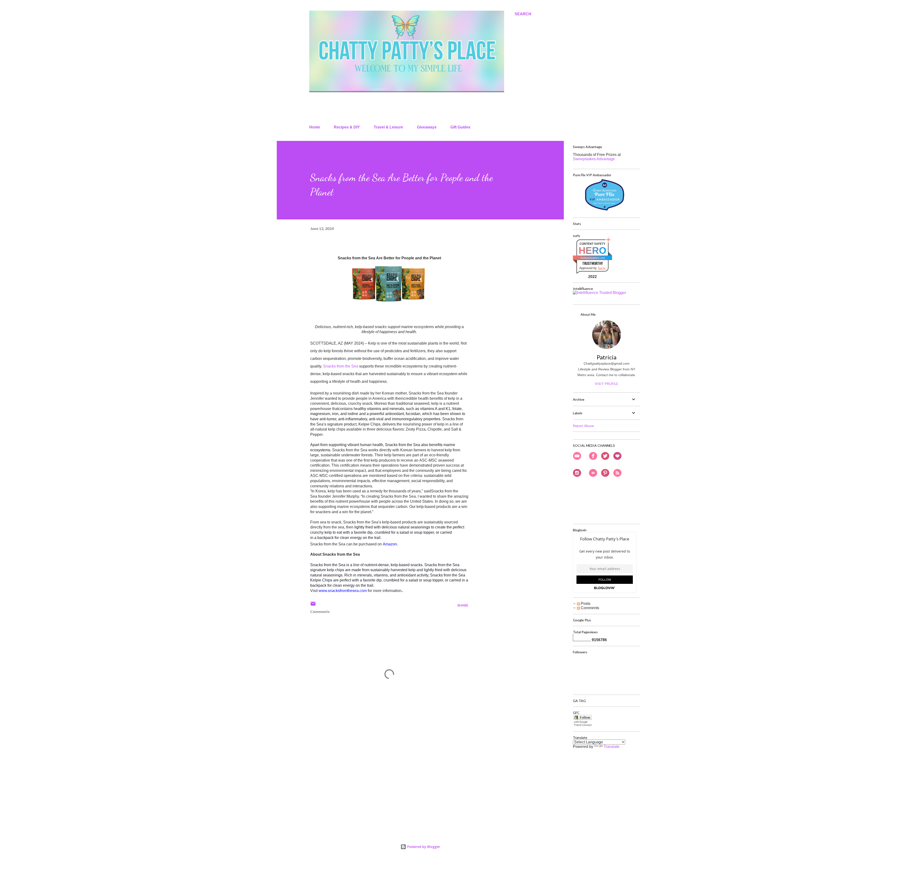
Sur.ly (602, 268)
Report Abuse (583, 426)
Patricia (606, 357)
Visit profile (606, 384)
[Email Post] (313, 605)
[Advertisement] (381, 771)
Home (314, 127)
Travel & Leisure (388, 127)
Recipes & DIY (347, 127)
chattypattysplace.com (592, 257)
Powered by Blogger (423, 846)
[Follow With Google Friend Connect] (582, 725)
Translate (611, 747)
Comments (589, 608)
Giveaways (427, 127)
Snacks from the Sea (340, 366)
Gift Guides (460, 127)
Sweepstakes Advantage (594, 159)
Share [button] (462, 605)
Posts (585, 604)
